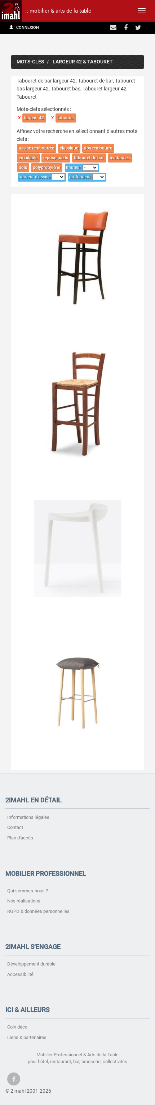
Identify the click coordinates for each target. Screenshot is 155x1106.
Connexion (27, 27)
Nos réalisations (23, 901)
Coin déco (17, 1027)
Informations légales (28, 817)
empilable (28, 157)
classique (69, 148)
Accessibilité (20, 974)
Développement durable (31, 964)
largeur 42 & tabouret (83, 62)
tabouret (65, 117)
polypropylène (46, 167)
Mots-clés (30, 62)
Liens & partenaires (26, 1037)
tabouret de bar (89, 157)
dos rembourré (98, 148)
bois (23, 167)
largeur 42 (34, 117)
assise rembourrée (36, 148)
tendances (120, 157)
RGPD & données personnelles (38, 911)
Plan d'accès (20, 837)
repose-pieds (55, 157)
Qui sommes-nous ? (27, 890)
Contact (15, 827)
